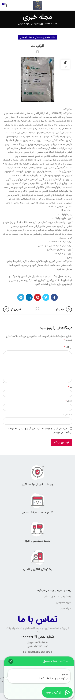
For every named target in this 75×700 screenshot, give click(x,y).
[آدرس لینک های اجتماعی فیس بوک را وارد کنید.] (54, 297)
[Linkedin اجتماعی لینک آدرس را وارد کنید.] (29, 297)
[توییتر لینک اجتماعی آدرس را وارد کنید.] (45, 297)
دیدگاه (68, 347)
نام (70, 387)
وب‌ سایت (67, 415)
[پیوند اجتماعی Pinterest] (37, 297)
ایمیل (68, 401)
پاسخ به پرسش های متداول (57, 597)
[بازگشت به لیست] (37, 309)
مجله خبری (65, 608)
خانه (55, 23)
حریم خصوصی (63, 602)
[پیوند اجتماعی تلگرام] (20, 297)
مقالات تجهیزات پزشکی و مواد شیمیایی (34, 23)
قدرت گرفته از (63, 661)
